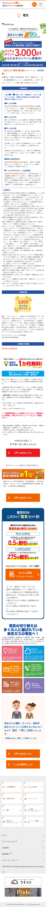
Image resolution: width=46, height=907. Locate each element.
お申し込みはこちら (23, 453)
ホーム (4, 835)
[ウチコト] (23, 881)
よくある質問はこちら (23, 764)
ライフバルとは (8, 841)
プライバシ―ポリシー (10, 860)
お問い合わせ (34, 4)
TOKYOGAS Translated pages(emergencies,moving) (22, 866)
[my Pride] (23, 892)
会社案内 (5, 848)
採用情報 (5, 854)
